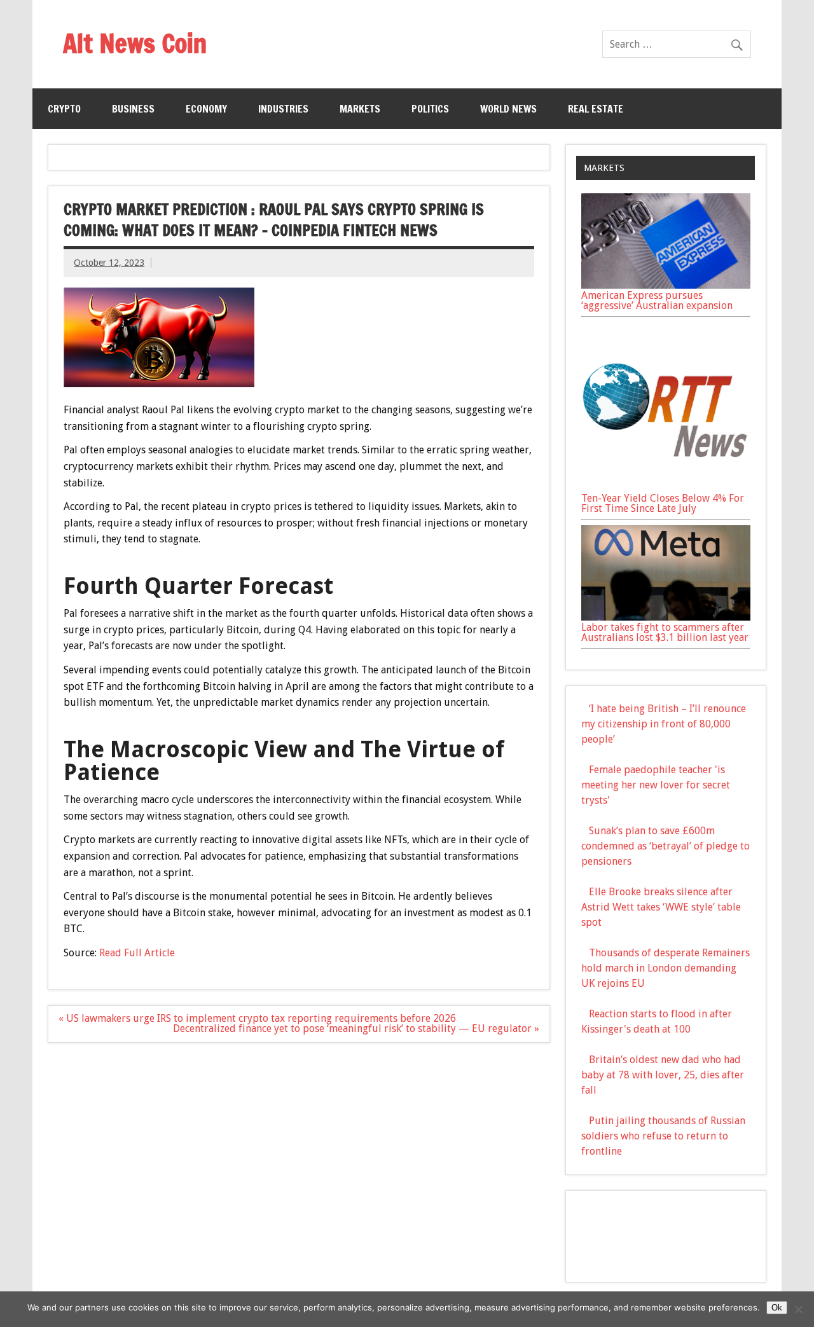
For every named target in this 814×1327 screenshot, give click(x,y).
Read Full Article (137, 953)
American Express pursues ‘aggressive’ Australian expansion (657, 300)
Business (133, 109)
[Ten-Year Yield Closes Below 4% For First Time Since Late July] (665, 488)
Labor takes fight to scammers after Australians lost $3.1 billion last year (664, 632)
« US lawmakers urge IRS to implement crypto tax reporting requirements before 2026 (257, 1018)
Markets (360, 109)
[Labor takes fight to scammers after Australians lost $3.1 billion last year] (665, 617)
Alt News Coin (135, 43)
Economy (206, 109)
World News (508, 109)
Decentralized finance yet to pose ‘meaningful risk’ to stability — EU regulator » (356, 1028)
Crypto (64, 109)
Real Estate (595, 109)
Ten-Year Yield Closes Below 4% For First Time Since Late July (662, 503)
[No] (798, 1309)
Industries (283, 109)
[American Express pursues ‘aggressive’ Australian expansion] (665, 285)
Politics (430, 109)
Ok (776, 1307)
